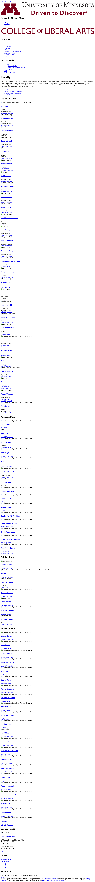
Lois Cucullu (5, 645)
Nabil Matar (5, 733)
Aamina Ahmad (7, 106)
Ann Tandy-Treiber (8, 548)
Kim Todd (5, 382)
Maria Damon (6, 654)
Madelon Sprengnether (9, 795)
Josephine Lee (6, 293)
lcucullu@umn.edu (6, 648)
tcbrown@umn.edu (6, 568)
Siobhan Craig (6, 176)
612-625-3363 (5, 861)
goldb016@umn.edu (7, 256)
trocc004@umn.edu (6, 401)
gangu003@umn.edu (7, 577)
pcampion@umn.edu (7, 170)
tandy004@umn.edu (7, 553)
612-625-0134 (5, 399)
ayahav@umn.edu (6, 413)
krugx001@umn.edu (7, 287)
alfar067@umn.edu (6, 428)
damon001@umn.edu (7, 657)
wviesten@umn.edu (6, 624)
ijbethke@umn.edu (6, 447)
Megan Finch (6, 207)
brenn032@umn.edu (7, 158)
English (3, 35)
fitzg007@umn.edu (6, 675)
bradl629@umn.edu (6, 146)
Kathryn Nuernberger (9, 317)
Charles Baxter (6, 636)
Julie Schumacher (7, 371)
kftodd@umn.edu (6, 388)
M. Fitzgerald (6, 671)
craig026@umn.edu (6, 181)
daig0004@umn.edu (7, 456)
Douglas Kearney (7, 272)
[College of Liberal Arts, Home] (47, 34)
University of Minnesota (50, 879)
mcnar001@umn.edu (7, 745)
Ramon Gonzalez (7, 689)
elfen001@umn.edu (6, 191)
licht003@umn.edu (6, 511)
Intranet (3, 851)
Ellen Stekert (5, 804)
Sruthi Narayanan (8, 532)
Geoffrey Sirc (6, 777)
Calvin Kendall (6, 724)
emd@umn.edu (5, 754)
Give (2, 877)
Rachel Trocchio (7, 394)
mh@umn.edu (5, 719)
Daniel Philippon (7, 328)
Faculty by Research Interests (13, 91)
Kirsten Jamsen (7, 593)
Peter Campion (6, 164)
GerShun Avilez (7, 131)
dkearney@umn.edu (7, 277)
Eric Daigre (5, 453)
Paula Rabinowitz (7, 768)
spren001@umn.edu (7, 798)
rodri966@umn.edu (6, 543)
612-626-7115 (5, 551)
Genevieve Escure (7, 662)
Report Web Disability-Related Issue (53, 880)
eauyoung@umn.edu (7, 125)
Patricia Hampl (6, 706)
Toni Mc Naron (6, 742)
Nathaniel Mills (6, 305)
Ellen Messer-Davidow (9, 751)
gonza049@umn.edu (7, 692)
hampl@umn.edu (6, 710)
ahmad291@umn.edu (7, 113)
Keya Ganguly (6, 573)
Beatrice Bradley (7, 141)
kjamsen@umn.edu (6, 596)
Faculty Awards (9, 95)
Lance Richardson (8, 836)
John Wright (6, 821)
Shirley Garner (6, 680)
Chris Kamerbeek (7, 491)
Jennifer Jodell (6, 482)
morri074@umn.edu (7, 605)
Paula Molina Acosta (9, 523)
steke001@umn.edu (6, 807)
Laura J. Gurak (7, 582)
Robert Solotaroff (7, 786)
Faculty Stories (8, 90)
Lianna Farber (6, 197)
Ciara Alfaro (5, 424)
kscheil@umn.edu (6, 366)
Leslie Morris (6, 602)
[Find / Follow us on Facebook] (5, 864)
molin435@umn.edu (7, 527)
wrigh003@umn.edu (7, 825)
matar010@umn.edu (7, 736)
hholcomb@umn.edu (7, 477)
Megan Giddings (7, 240)
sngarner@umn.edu (6, 683)
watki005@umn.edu (7, 816)
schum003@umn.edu (7, 376)
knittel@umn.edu (6, 502)
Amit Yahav (5, 406)
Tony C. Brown (7, 565)
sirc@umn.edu (5, 781)
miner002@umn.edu (7, 763)
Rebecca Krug (6, 282)
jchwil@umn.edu (6, 266)
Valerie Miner (6, 759)
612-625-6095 (5, 387)
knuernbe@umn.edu (7, 322)
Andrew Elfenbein (8, 186)
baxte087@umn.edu (7, 639)
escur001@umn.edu (7, 666)
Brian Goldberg (7, 251)
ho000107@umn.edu (7, 466)
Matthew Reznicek (8, 610)
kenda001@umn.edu (7, 728)
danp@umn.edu (5, 334)
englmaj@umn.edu (6, 859)
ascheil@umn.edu (6, 355)
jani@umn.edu (5, 345)
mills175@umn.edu (6, 312)
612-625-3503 (5, 169)
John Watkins (6, 812)
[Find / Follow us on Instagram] (5, 866)
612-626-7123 (5, 224)
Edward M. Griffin (8, 698)
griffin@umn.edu (6, 701)
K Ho (3, 461)
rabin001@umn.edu (6, 772)
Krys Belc (4, 433)
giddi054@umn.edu (6, 245)
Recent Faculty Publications (12, 93)
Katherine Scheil (7, 361)
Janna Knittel (6, 498)
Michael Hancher (7, 715)
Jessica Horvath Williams (10, 261)
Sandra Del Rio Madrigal (10, 516)
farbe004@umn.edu (6, 202)
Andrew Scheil (6, 350)
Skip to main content (7, 1)
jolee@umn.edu (5, 300)
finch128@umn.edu (6, 212)
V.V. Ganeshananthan (9, 218)
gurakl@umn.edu (6, 587)
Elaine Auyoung (7, 118)
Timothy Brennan (7, 151)
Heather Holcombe (8, 472)
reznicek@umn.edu (6, 614)
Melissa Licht (6, 507)
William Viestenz (7, 619)
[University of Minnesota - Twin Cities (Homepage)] (47, 14)
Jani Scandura (6, 340)
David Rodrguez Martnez (10, 539)
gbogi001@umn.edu (7, 235)
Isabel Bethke (6, 442)
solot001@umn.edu (6, 789)
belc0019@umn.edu (7, 437)
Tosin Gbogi (5, 230)
